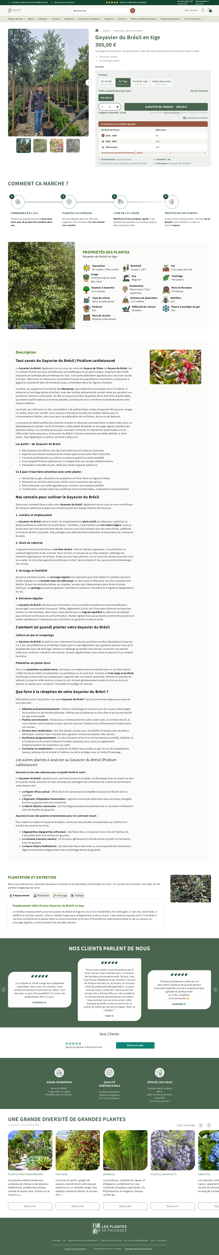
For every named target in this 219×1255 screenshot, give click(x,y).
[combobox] (102, 10)
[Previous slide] (8, 82)
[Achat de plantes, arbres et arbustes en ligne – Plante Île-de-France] (96, 31)
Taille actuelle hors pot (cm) (114, 91)
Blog (153, 1240)
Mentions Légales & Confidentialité (83, 1240)
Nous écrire (199, 3)
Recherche (162, 1240)
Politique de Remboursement (136, 1240)
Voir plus (99, 67)
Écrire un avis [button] (135, 1045)
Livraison (56, 1240)
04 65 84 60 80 (182, 3)
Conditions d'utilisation (111, 1240)
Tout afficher (46, 1066)
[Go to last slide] (4, 990)
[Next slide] (88, 82)
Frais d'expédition (172, 112)
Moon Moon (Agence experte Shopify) (138, 1249)
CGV (64, 1240)
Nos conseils (191, 10)
